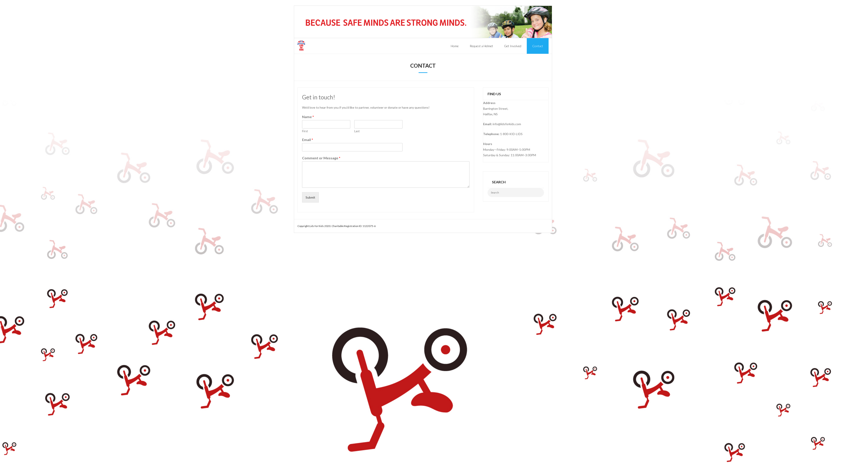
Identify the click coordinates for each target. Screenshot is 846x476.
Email (307, 140)
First (305, 131)
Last (357, 131)
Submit (310, 197)
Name (308, 117)
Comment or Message (321, 158)
